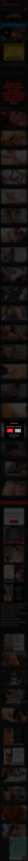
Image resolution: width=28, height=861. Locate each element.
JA (10, 430)
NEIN (18, 430)
